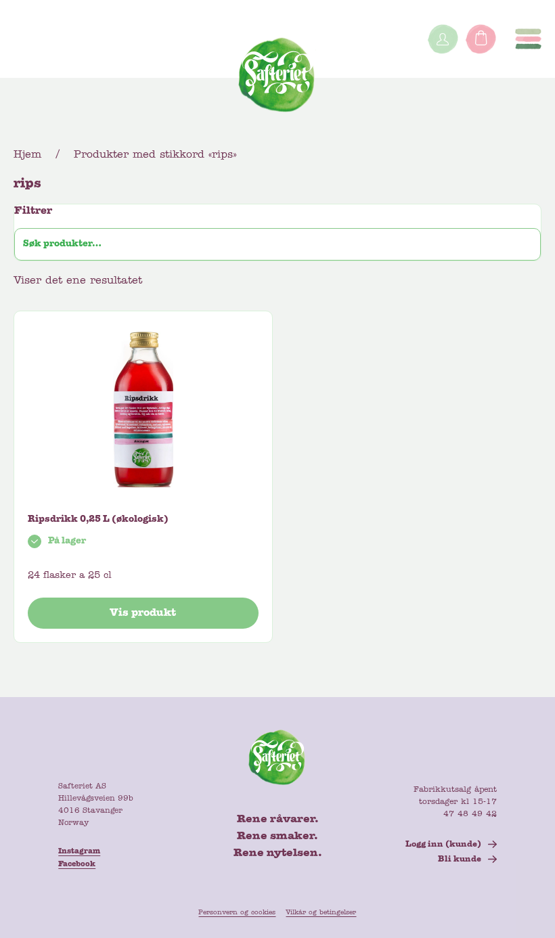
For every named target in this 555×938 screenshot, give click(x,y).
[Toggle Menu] (528, 38)
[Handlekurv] (480, 39)
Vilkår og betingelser (321, 912)
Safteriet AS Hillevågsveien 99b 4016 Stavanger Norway (95, 804)
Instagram (79, 851)
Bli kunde (459, 859)
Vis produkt (143, 613)
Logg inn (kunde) (443, 845)
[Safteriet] (277, 78)
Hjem (27, 155)
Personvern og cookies (236, 912)
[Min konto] (442, 39)
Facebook (76, 864)
